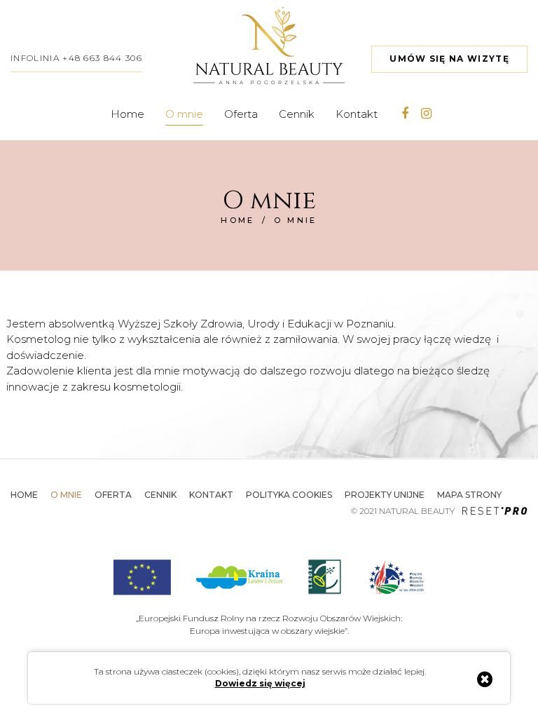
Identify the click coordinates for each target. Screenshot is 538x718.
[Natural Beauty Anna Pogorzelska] (269, 45)
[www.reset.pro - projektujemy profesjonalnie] (494, 511)
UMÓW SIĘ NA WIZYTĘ (449, 58)
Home (238, 220)
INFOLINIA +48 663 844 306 (76, 58)
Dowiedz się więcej (260, 683)
